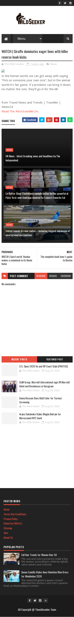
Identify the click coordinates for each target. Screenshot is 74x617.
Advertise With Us (13, 523)
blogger (41, 276)
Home (6, 509)
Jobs (6, 533)
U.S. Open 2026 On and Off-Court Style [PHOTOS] (43, 366)
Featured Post (54, 359)
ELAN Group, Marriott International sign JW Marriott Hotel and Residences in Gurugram (44, 384)
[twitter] (65, 3)
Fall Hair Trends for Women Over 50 (39, 555)
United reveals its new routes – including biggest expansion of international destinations (38, 233)
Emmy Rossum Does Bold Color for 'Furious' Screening (40, 400)
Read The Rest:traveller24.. (20, 111)
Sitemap (8, 528)
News (53, 64)
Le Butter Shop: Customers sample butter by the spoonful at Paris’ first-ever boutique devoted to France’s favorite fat (37, 195)
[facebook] (60, 3)
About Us (8, 537)
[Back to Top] (45, 600)
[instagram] (70, 3)
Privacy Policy (10, 519)
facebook (66, 276)
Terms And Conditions (15, 514)
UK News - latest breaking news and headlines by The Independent (33, 158)
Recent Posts (19, 359)
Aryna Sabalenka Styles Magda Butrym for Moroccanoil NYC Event (40, 416)
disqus (53, 276)
